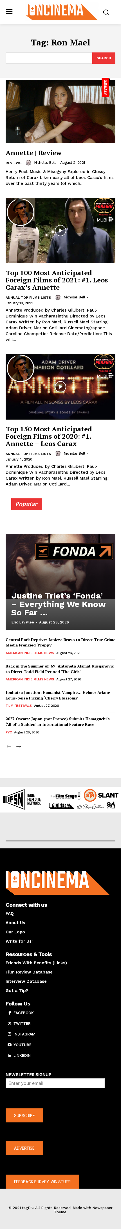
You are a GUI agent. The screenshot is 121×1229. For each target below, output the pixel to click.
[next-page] (18, 746)
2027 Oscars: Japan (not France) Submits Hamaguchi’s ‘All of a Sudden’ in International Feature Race (58, 721)
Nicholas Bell (45, 162)
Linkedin (22, 1055)
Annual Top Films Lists (28, 298)
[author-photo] (29, 162)
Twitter (22, 1023)
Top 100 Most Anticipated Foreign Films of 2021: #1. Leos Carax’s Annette (57, 280)
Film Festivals (19, 706)
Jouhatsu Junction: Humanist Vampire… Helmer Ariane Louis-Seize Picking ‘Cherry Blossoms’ (58, 695)
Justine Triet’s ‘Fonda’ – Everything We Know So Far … (58, 604)
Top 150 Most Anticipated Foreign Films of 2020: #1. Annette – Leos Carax (49, 436)
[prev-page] (9, 746)
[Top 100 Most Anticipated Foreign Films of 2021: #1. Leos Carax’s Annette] (60, 230)
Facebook (24, 1013)
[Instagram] (10, 1034)
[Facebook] (10, 1013)
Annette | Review (34, 152)
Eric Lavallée (22, 622)
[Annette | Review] (60, 110)
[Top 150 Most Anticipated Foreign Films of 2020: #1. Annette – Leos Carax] (60, 387)
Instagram (24, 1034)
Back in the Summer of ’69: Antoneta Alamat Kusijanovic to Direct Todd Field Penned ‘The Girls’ (60, 668)
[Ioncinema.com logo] (62, 11)
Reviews (13, 163)
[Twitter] (10, 1024)
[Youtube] (10, 1045)
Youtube (23, 1044)
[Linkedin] (10, 1056)
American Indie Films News (30, 653)
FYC (9, 732)
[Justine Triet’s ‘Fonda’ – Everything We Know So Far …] (60, 566)
